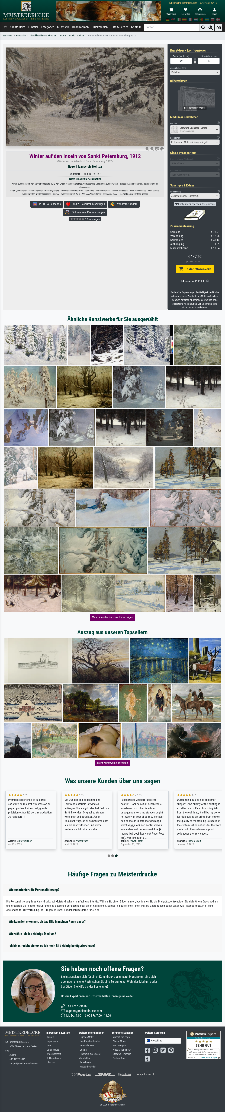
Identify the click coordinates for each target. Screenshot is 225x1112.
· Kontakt (50, 1037)
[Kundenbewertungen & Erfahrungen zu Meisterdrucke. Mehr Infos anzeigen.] (203, 1045)
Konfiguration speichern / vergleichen (196, 204)
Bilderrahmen (80, 27)
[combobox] (195, 72)
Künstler (33, 27)
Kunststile (63, 27)
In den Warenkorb (197, 269)
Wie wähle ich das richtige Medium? (32, 934)
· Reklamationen (53, 1058)
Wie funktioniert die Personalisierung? (34, 890)
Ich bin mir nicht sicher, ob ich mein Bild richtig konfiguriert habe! (52, 946)
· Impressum (52, 1041)
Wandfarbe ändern (125, 204)
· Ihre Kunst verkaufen (89, 1041)
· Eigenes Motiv (86, 1037)
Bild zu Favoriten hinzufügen (87, 204)
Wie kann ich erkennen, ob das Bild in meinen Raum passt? (47, 922)
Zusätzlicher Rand (178, 68)
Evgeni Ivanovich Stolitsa (72, 35)
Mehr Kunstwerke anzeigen (112, 763)
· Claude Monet (119, 1041)
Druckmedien (100, 27)
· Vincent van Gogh (121, 1037)
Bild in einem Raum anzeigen (87, 212)
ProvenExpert (25, 840)
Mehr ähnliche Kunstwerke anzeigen (112, 617)
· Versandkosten (86, 1045)
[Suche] (203, 27)
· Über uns (50, 1062)
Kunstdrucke (17, 27)
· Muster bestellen (87, 1066)
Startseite (7, 35)
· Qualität (83, 1049)
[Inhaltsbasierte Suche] (210, 27)
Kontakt (136, 27)
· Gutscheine (85, 1062)
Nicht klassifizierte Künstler (43, 35)
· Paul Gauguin (119, 1045)
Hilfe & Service (119, 27)
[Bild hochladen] (218, 27)
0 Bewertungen (92, 219)
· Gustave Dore (119, 1058)
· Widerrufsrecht (53, 1054)
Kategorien (47, 27)
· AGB (48, 1045)
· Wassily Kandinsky (121, 1049)
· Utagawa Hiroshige (121, 1054)
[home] (5, 27)
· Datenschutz (52, 1049)
